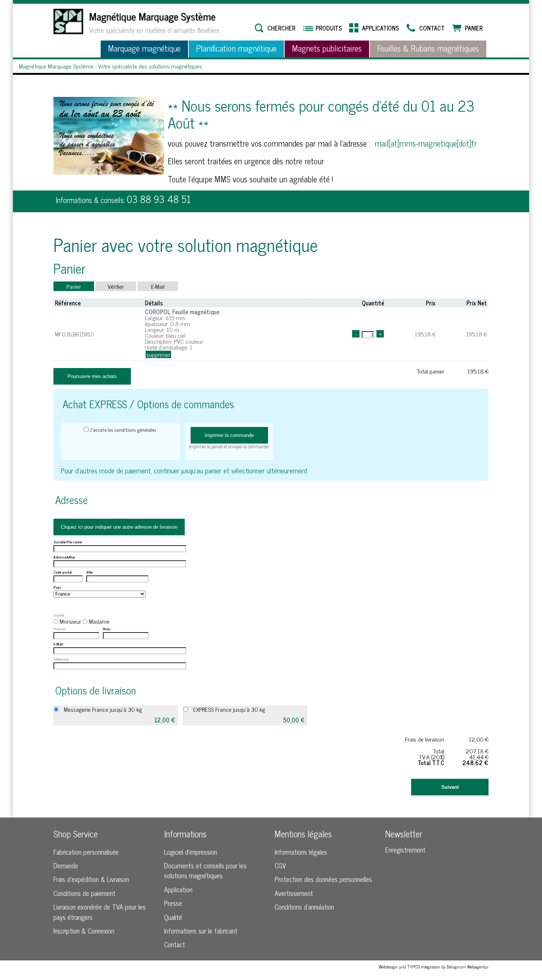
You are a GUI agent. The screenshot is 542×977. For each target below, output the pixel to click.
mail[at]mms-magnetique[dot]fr (426, 143)
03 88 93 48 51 (159, 199)
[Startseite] (136, 21)
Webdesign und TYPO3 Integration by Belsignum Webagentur (434, 966)
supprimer (158, 354)
